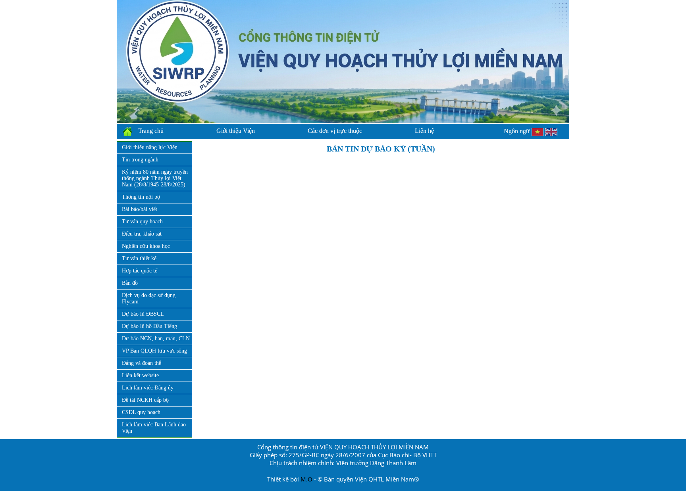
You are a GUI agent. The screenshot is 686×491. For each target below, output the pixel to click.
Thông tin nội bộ (141, 197)
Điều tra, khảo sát (142, 234)
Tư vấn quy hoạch (142, 221)
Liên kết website (140, 375)
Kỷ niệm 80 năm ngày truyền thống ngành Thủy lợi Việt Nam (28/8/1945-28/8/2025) (155, 178)
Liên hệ (424, 130)
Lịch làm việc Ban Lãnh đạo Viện (154, 428)
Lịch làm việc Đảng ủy (147, 388)
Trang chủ (151, 130)
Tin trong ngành (140, 160)
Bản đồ (130, 283)
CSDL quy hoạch (141, 412)
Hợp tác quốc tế (139, 271)
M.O (306, 479)
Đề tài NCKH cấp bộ (145, 400)
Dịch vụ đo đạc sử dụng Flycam (148, 298)
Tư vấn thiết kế (139, 258)
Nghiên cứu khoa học (146, 246)
